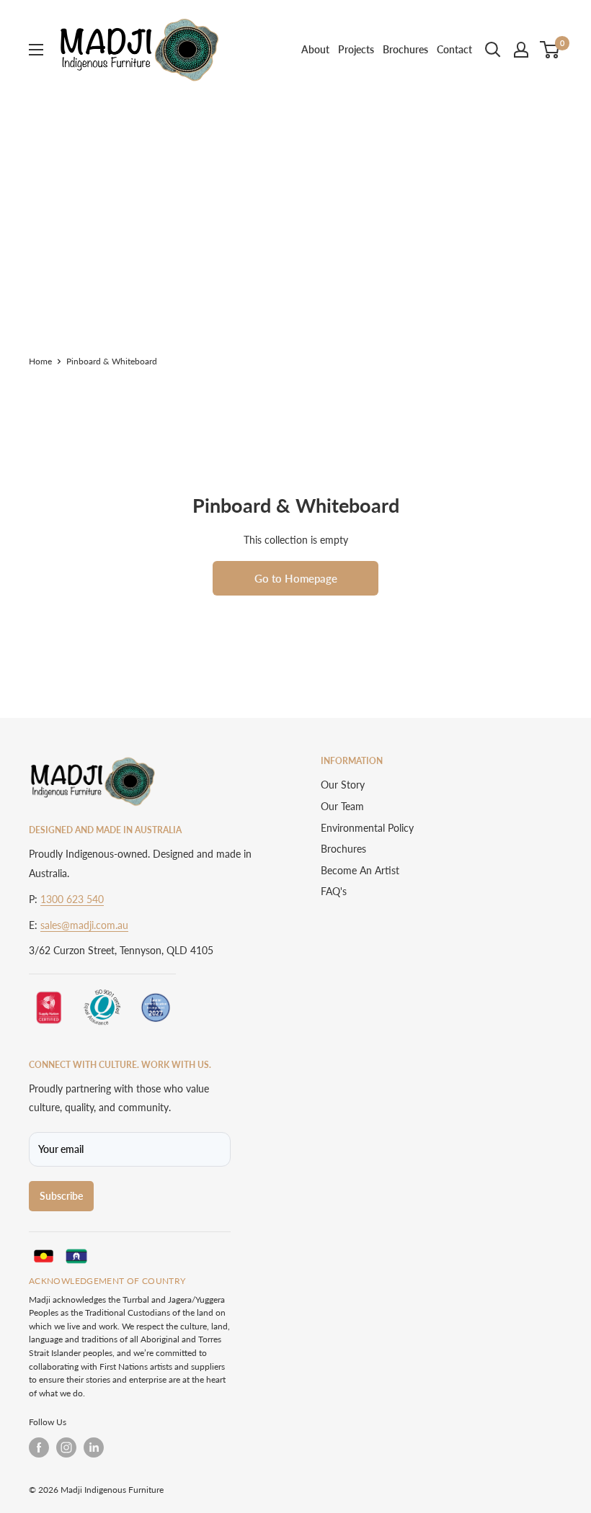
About (315, 49)
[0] (550, 49)
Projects (356, 49)
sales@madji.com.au (84, 925)
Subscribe (61, 1196)
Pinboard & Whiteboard (111, 361)
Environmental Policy (367, 828)
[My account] (521, 50)
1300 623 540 (72, 899)
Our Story (343, 784)
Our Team (342, 806)
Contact (454, 49)
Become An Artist (360, 870)
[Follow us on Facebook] (39, 1447)
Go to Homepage (295, 578)
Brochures (405, 49)
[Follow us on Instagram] (66, 1447)
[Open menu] (36, 49)
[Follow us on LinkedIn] (94, 1447)
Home (40, 361)
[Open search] (493, 50)
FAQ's (334, 891)
